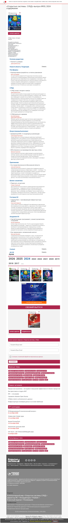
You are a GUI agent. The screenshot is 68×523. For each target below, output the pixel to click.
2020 (51, 259)
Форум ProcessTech (14, 421)
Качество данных (20, 506)
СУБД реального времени (19, 114)
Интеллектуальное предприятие (38, 506)
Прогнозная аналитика (47, 373)
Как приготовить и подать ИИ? (17, 391)
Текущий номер (37, 1)
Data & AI (10, 506)
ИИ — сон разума (13, 394)
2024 (27, 258)
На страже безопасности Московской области (25, 165)
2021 (45, 259)
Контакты (44, 463)
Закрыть (55, 521)
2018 (11, 263)
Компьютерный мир (15, 496)
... (22, 263)
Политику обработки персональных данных (41, 521)
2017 (17, 263)
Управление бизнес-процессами (18, 508)
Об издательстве (11, 463)
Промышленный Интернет (32, 373)
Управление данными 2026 (16, 427)
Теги (8, 465)
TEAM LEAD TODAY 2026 (16, 416)
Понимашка (28, 500)
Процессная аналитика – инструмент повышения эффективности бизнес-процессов (34, 389)
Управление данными (23, 505)
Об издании (53, 1)
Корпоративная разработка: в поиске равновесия (26, 72)
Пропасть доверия (16, 62)
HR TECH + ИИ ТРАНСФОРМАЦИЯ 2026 (21, 432)
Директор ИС (12, 498)
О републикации (53, 463)
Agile (46, 379)
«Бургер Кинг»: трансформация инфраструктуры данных (26, 200)
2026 (12, 258)
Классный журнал (14, 500)
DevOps (41, 379)
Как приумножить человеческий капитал (24, 232)
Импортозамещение (41, 377)
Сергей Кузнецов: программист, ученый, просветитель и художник (28, 219)
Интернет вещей (29, 377)
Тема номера (31, 1)
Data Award (10, 505)
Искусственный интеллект (16, 377)
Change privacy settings (49, 465)
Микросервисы (28, 375)
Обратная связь (28, 463)
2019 (57, 259)
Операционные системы (15, 375)
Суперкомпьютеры (30, 370)
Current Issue (45, 1)
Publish (35, 498)
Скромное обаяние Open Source (18, 396)
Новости (11, 1)
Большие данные (26, 379)
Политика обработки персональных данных (31, 465)
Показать (44, 66)
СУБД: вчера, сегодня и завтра (20, 90)
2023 (34, 259)
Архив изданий (14, 465)
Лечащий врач (25, 498)
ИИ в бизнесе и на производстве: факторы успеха (26, 150)
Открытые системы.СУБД (35, 496)
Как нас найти (37, 463)
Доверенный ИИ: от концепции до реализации (25, 134)
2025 (19, 258)
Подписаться (26, 331)
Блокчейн (35, 379)
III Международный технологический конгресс (22, 411)
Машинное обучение (39, 375)
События (15, 1)
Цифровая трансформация (16, 370)
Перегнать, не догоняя (18, 183)
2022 (40, 259)
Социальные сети (41, 370)
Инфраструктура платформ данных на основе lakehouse (25, 402)
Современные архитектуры (16, 373)
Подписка (25, 1)
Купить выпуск (14, 33)
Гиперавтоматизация (15, 379)
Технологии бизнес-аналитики (42, 505)
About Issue (59, 1)
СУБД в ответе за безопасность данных (20, 399)
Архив (49, 1)
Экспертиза (20, 1)
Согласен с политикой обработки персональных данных (27, 356)
